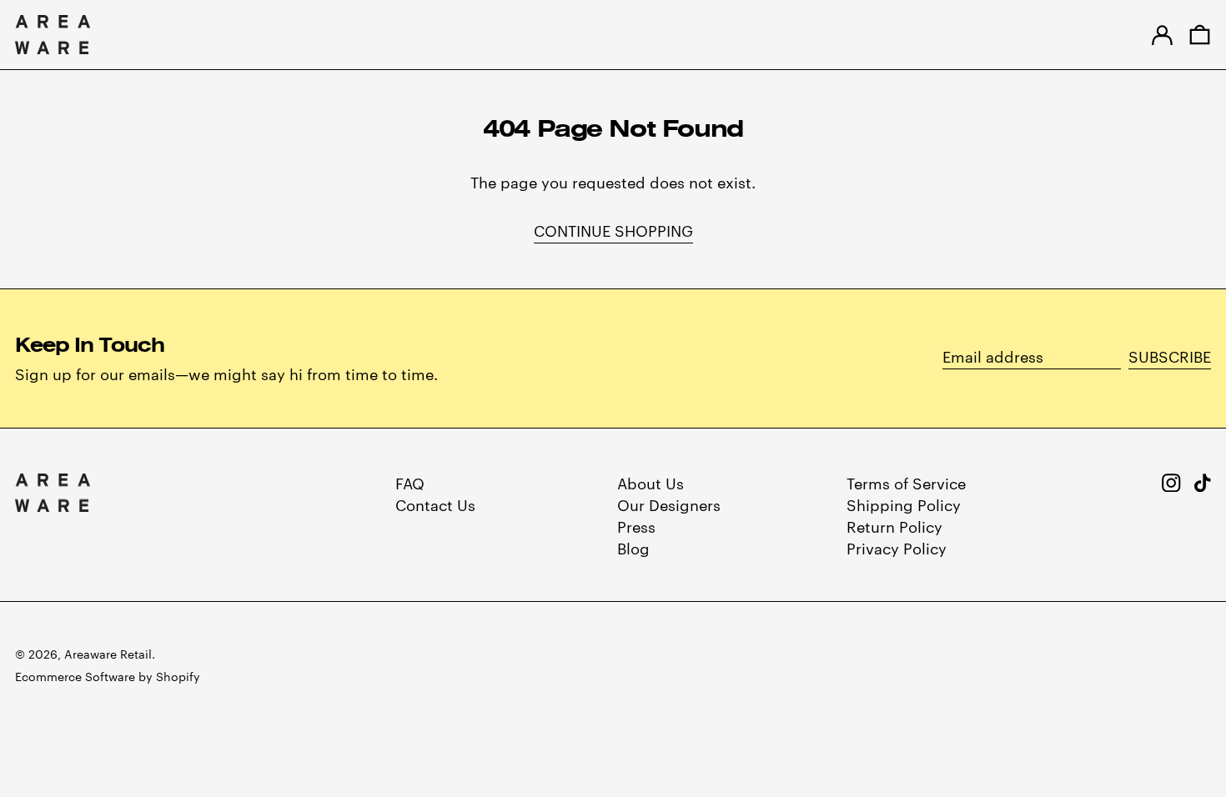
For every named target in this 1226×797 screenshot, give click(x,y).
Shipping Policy (904, 504)
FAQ (410, 482)
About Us (650, 482)
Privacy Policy (897, 547)
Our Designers (669, 504)
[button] (1199, 35)
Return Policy (894, 525)
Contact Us (435, 504)
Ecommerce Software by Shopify (107, 676)
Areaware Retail (108, 653)
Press (636, 525)
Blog (633, 547)
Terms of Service (906, 482)
